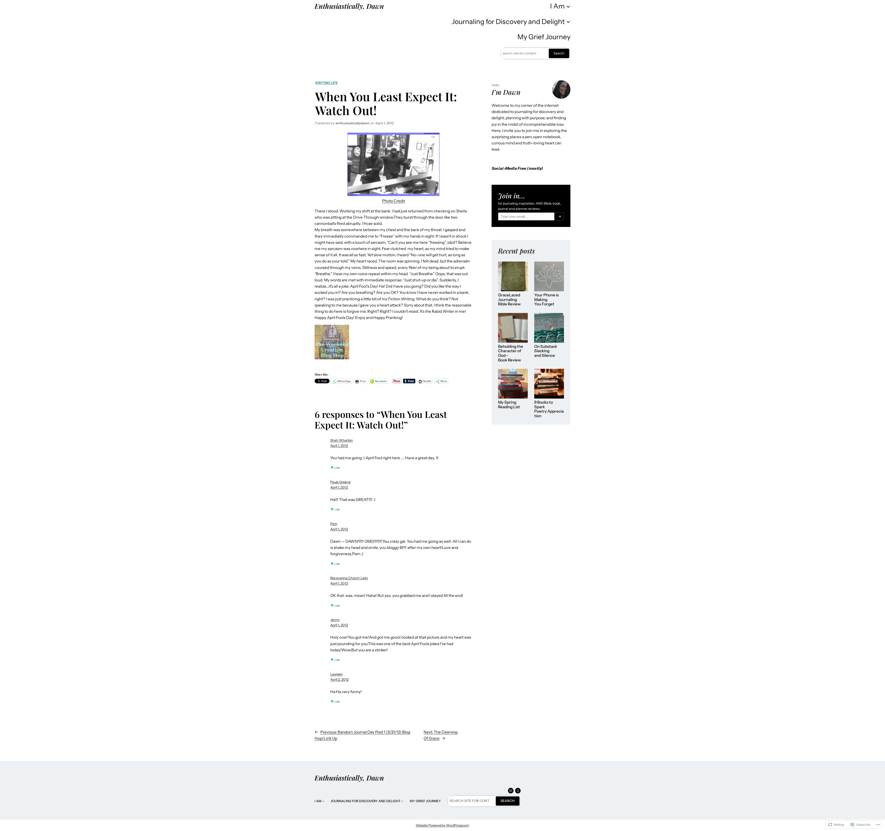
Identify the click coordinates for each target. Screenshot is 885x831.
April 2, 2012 (339, 679)
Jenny (335, 620)
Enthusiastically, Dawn (349, 5)
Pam (333, 524)
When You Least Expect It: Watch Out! (386, 103)
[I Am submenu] (568, 6)
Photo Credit (393, 201)
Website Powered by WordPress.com (442, 825)
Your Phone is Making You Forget (546, 299)
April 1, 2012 (339, 446)
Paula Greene (340, 482)
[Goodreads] (518, 790)
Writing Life (326, 83)
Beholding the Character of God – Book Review (510, 353)
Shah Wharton (341, 440)
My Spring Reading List (509, 404)
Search (559, 53)
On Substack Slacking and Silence (545, 351)
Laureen (336, 674)
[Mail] (510, 790)
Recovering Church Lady (349, 578)
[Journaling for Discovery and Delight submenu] (568, 21)
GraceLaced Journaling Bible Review (509, 299)
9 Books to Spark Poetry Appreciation (549, 409)
